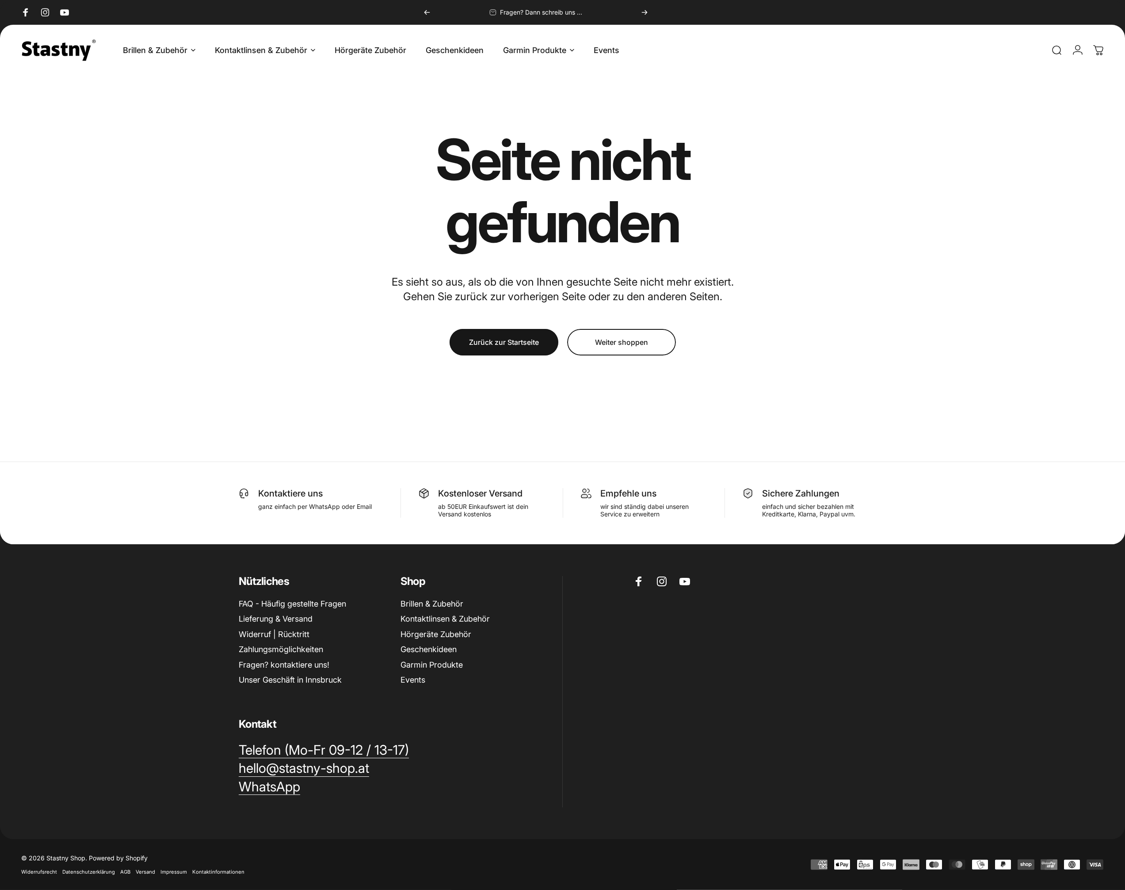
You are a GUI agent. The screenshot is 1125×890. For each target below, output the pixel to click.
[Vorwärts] (644, 12)
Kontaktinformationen (218, 872)
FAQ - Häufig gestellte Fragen (292, 603)
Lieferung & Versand (276, 618)
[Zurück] (427, 12)
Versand (145, 872)
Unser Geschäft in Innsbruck (290, 679)
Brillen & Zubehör (431, 603)
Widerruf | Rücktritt (274, 634)
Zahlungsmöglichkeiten (281, 649)
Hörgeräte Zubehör (435, 634)
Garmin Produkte (431, 664)
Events (412, 679)
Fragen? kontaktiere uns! (284, 664)
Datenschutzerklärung (88, 872)
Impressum (173, 872)
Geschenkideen (428, 649)
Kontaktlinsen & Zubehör (445, 618)
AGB (125, 872)
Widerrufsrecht (39, 872)
